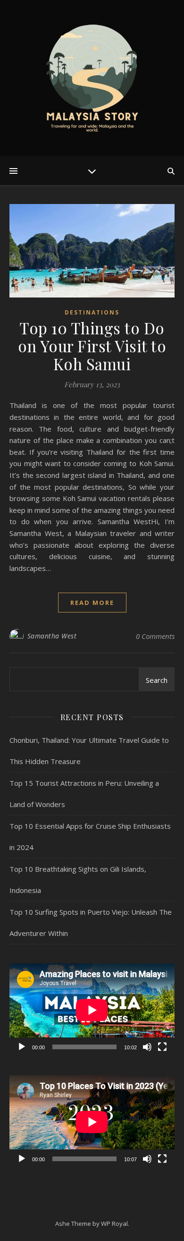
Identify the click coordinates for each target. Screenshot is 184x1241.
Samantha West (52, 635)
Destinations (92, 312)
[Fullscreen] (162, 1047)
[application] (92, 1009)
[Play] (21, 1047)
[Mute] (147, 1047)
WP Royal (114, 1223)
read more (92, 602)
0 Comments (155, 636)
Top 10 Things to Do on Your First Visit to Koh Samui (92, 345)
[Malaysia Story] (92, 78)
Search (156, 680)
